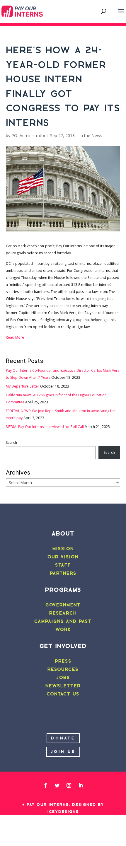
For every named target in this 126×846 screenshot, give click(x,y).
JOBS (63, 677)
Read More (15, 337)
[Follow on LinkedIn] (80, 785)
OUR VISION (63, 557)
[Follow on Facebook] (45, 785)
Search (11, 442)
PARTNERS (63, 573)
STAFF (63, 565)
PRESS (63, 661)
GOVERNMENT (63, 605)
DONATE (63, 738)
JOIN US (63, 751)
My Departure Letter (22, 386)
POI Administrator (28, 135)
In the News (90, 135)
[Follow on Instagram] (69, 785)
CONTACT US (63, 694)
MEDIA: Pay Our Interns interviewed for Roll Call (45, 426)
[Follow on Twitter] (57, 785)
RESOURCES (63, 669)
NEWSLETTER (63, 686)
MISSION (63, 548)
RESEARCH (63, 613)
